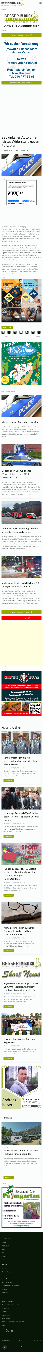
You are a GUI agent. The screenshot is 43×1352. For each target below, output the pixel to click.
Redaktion (5, 1308)
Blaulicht (5, 327)
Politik (4, 1242)
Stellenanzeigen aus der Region (20, 83)
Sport (4, 1256)
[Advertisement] (21, 108)
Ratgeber (5, 1278)
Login (4, 1325)
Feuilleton (5, 1249)
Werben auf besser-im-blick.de (13, 1322)
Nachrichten (6, 1239)
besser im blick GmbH (34, 1341)
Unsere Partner (7, 1272)
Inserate (4, 1268)
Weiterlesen (8, 1177)
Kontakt (4, 1312)
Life (27, 151)
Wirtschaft (5, 1246)
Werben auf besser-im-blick (20, 35)
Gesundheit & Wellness (10, 1286)
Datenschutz (6, 1318)
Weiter (38, 337)
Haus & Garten (7, 1282)
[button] (41, 3)
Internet (4, 1289)
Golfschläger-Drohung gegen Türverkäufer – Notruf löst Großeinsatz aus (17, 474)
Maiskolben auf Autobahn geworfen (20, 422)
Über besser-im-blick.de (10, 1305)
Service (4, 1265)
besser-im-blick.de (8, 1301)
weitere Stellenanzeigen (20, 618)
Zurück (5, 337)
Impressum (6, 1315)
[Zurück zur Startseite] (13, 3)
